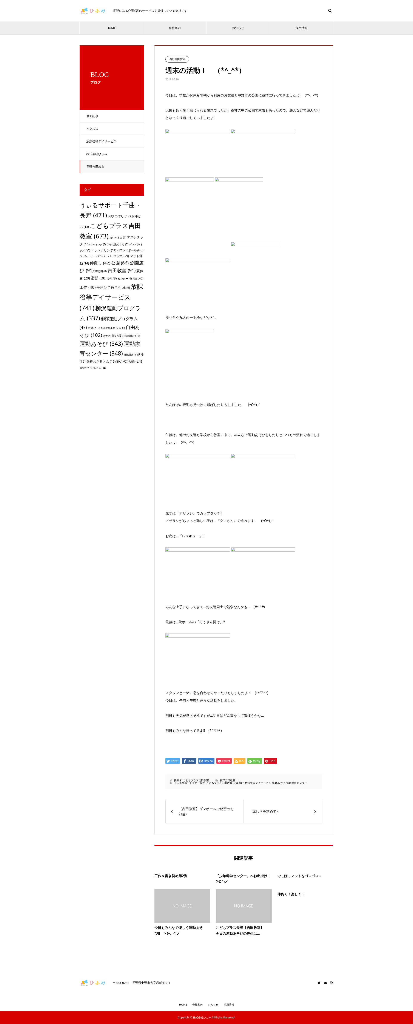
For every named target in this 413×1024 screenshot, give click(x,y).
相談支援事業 (109, 328)
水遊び (94, 328)
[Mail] (325, 982)
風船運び (86, 367)
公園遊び (238, 783)
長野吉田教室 (95, 167)
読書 (107, 335)
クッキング (98, 244)
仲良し (100, 263)
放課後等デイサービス (101, 141)
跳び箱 (120, 335)
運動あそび (278, 783)
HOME (111, 28)
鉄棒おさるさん (101, 361)
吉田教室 (122, 270)
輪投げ (134, 336)
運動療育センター (296, 783)
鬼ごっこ (99, 367)
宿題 (98, 278)
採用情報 (302, 28)
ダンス (134, 244)
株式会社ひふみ (96, 154)
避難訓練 (130, 354)
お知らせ (238, 28)
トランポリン (103, 250)
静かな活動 (129, 361)
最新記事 (92, 116)
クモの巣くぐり (117, 244)
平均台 (105, 287)
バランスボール (128, 250)
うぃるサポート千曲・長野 (189, 783)
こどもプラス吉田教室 (196, 780)
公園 (120, 263)
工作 (88, 287)
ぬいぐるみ (117, 237)
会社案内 (175, 28)
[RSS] (331, 982)
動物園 (100, 271)
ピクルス (92, 129)
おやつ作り (119, 216)
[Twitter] (319, 982)
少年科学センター (119, 278)
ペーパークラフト (115, 256)
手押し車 (122, 288)
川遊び (138, 278)
